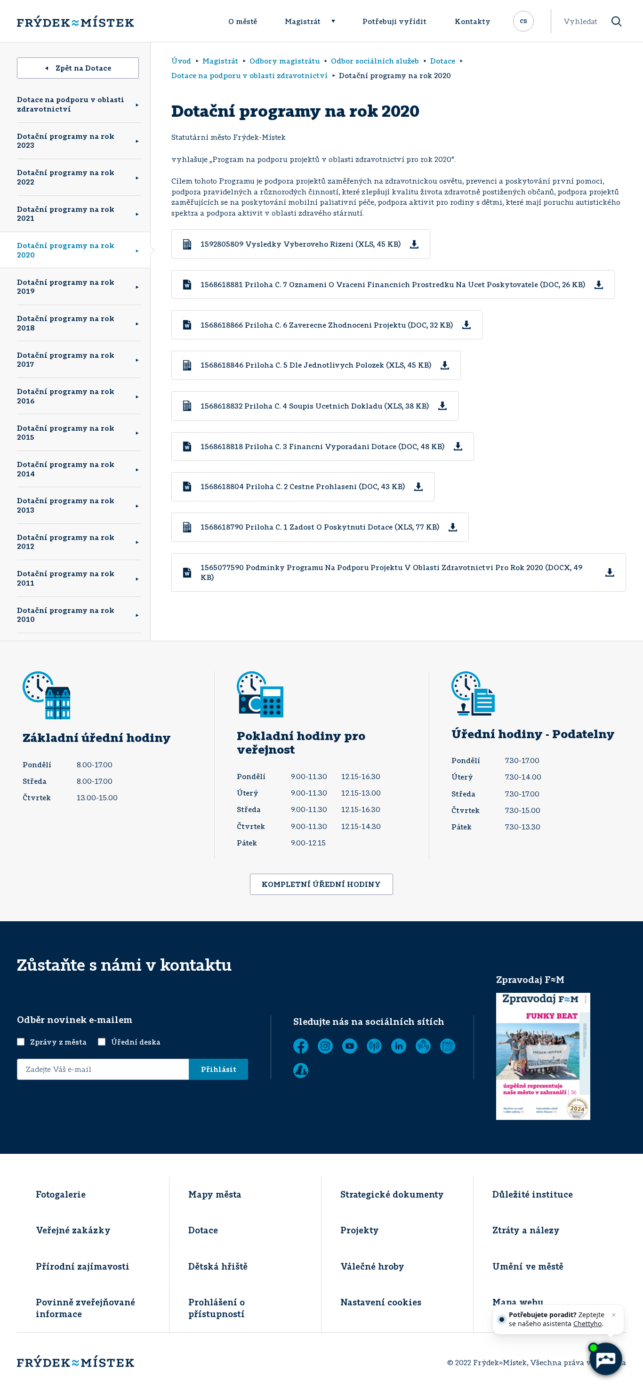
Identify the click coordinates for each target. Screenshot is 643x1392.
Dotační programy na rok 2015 (65, 433)
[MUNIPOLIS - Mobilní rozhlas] (374, 1046)
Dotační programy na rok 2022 (65, 177)
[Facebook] (300, 1046)
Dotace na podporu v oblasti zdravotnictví (70, 104)
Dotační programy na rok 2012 (65, 542)
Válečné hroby (372, 1266)
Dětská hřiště (218, 1266)
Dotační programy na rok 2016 (65, 396)
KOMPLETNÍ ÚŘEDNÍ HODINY (321, 884)
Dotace (203, 1230)
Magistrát (303, 21)
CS (523, 20)
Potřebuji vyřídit (394, 21)
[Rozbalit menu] (337, 21)
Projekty (359, 1230)
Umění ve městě (527, 1266)
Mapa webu (518, 1302)
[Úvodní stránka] (75, 21)
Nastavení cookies (380, 1302)
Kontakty (472, 21)
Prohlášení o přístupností (216, 1308)
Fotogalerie (61, 1194)
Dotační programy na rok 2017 (65, 360)
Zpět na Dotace (83, 68)
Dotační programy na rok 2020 (65, 250)
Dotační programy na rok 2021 (65, 214)
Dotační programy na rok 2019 (65, 287)
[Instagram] (325, 1046)
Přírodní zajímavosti (82, 1266)
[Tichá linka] (423, 1046)
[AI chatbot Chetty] (605, 1359)
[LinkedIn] (398, 1046)
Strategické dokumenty (392, 1194)
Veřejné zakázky (73, 1230)
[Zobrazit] (447, 1046)
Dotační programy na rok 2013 (65, 505)
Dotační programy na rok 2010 (65, 615)
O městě (242, 21)
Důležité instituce (532, 1194)
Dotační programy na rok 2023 (65, 141)
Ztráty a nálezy (526, 1230)
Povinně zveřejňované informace (85, 1308)
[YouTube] (349, 1046)
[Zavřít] (614, 1315)
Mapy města (214, 1194)
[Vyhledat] (616, 21)
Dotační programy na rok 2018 (65, 323)
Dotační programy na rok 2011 (65, 578)
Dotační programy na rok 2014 (65, 469)
